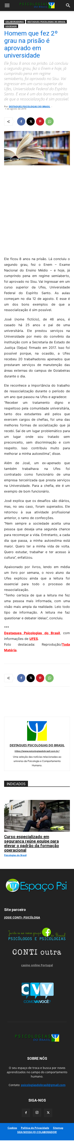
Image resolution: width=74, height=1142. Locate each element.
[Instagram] (37, 1113)
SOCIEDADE (11, 26)
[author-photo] (37, 739)
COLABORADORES (14, 21)
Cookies (12, 1128)
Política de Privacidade (35, 1128)
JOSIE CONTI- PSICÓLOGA (22, 917)
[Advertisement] (37, 209)
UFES (33, 639)
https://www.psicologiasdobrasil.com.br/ (37, 751)
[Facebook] (21, 121)
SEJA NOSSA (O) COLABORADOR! (37, 1132)
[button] (7, 5)
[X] (31, 121)
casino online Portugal (37, 965)
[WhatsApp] (49, 121)
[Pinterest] (40, 121)
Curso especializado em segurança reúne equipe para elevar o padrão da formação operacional (31, 843)
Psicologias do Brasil (15, 855)
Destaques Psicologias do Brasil (32, 633)
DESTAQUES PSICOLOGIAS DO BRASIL (46, 21)
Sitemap (58, 1128)
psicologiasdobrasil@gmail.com (43, 1085)
